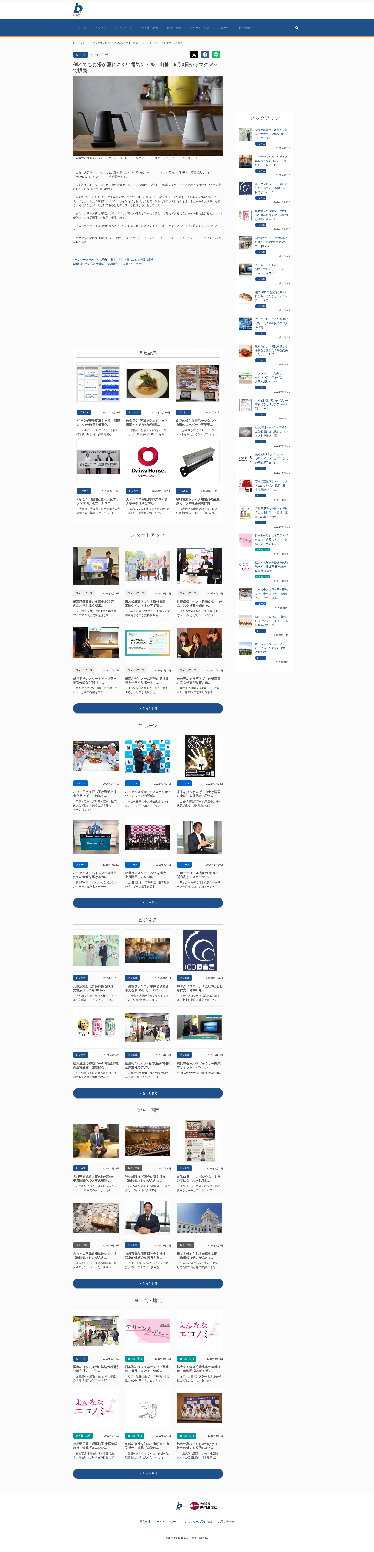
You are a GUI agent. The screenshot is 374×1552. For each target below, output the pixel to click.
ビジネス (100, 27)
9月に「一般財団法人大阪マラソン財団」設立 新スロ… (97, 501)
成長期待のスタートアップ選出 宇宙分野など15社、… (96, 680)
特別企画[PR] (247, 27)
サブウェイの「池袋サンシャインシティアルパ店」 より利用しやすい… (271, 377)
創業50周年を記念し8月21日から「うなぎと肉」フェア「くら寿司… (271, 296)
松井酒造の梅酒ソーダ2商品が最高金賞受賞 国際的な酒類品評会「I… (271, 215)
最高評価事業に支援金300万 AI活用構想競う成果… (95, 603)
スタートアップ (199, 27)
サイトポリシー (166, 1521)
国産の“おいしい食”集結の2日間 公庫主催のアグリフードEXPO (271, 242)
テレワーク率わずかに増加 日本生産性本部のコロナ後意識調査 (114, 259)
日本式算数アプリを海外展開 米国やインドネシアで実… (147, 603)
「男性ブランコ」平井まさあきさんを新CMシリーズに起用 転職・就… (271, 161)
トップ (82, 27)
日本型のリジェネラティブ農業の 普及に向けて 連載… (147, 1369)
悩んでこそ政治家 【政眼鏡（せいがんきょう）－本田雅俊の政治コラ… (271, 620)
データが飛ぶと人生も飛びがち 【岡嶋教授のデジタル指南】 (271, 323)
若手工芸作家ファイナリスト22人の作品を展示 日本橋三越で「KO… (271, 485)
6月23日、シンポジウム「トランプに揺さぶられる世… (199, 1178)
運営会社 (144, 1521)
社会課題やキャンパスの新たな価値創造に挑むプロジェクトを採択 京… (271, 431)
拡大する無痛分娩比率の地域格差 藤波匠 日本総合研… (199, 1369)
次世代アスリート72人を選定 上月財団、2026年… (147, 875)
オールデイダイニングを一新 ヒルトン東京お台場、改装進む (271, 648)
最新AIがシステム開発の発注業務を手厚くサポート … (147, 680)
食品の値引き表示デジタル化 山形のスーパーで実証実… (198, 422)
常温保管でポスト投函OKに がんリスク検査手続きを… (199, 603)
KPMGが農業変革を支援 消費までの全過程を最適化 (98, 422)
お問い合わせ (226, 1521)
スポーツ (224, 27)
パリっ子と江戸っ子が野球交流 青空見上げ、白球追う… (96, 794)
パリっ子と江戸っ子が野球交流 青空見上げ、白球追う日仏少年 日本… (271, 593)
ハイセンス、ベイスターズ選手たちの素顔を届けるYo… (95, 875)
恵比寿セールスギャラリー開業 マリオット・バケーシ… (200, 1065)
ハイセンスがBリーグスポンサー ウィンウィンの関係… (149, 794)
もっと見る (150, 708)
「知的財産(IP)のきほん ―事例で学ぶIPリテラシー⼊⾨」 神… (271, 404)
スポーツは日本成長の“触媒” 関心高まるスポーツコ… (198, 875)
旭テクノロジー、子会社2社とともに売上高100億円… (199, 988)
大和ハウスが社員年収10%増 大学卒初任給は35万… (148, 501)
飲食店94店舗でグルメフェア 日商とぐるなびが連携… (148, 422)
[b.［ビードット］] (179, 1506)
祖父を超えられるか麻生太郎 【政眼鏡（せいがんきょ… (199, 1255)
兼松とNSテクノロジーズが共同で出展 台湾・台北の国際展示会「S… (271, 458)
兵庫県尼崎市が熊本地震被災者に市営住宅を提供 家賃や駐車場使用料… (271, 512)
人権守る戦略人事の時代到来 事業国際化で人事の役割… (95, 1178)
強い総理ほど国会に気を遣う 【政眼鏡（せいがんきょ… (147, 1178)
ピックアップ (124, 27)
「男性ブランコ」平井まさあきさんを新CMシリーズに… (147, 988)
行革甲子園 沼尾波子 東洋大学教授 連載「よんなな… (95, 1446)
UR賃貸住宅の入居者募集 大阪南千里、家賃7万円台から (109, 263)
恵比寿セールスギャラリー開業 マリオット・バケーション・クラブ (271, 269)
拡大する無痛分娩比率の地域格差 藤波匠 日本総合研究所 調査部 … (271, 566)
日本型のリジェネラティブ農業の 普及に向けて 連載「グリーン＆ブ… (271, 539)
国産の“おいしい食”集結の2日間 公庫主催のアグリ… (149, 1065)
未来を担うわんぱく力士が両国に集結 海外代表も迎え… (199, 794)
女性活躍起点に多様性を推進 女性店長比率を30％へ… (95, 988)
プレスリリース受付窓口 (197, 1521)
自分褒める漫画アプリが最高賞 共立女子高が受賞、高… (200, 680)
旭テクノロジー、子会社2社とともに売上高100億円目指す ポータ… (271, 188)
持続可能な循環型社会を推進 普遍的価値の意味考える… (147, 1255)
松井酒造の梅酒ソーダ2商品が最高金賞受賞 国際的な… (96, 1065)
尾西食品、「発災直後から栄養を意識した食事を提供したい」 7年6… (271, 350)
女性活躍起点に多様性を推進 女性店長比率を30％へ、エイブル (271, 134)
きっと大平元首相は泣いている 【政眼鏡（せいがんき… (96, 1255)
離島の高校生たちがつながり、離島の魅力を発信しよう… (199, 1446)
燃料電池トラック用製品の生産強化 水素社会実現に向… (198, 501)
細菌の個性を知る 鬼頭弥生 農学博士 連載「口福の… (147, 1446)
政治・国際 (174, 27)
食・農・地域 (149, 27)
